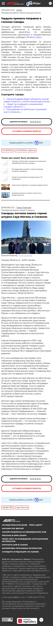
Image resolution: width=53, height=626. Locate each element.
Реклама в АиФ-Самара (14, 535)
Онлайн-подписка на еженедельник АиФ (24, 532)
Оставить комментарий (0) (26, 131)
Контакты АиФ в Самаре (15, 545)
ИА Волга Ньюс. (34, 37)
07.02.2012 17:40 (7, 10)
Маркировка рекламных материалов (22, 548)
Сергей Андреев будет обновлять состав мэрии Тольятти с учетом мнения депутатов (26, 100)
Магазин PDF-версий (13, 528)
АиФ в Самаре (25, 255)
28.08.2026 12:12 (8, 207)
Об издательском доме (14, 525)
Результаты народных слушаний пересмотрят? (30, 185)
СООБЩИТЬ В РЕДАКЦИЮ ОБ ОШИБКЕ (20, 552)
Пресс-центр (35, 525)
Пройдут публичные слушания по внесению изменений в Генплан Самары (29, 162)
